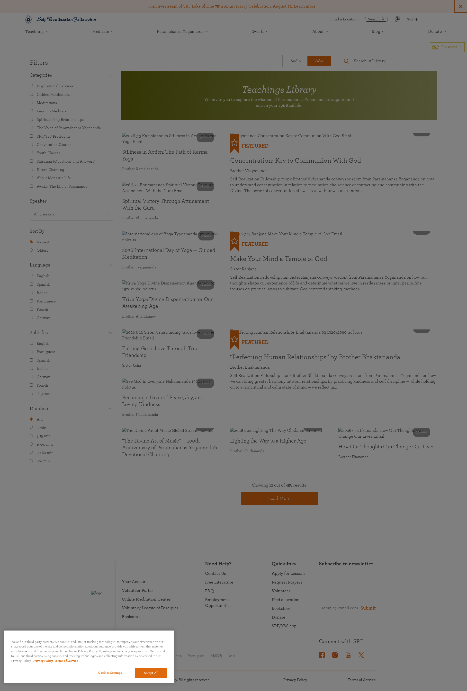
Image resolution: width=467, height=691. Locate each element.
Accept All (151, 673)
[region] (89, 656)
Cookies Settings (110, 672)
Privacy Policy (43, 661)
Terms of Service (66, 661)
